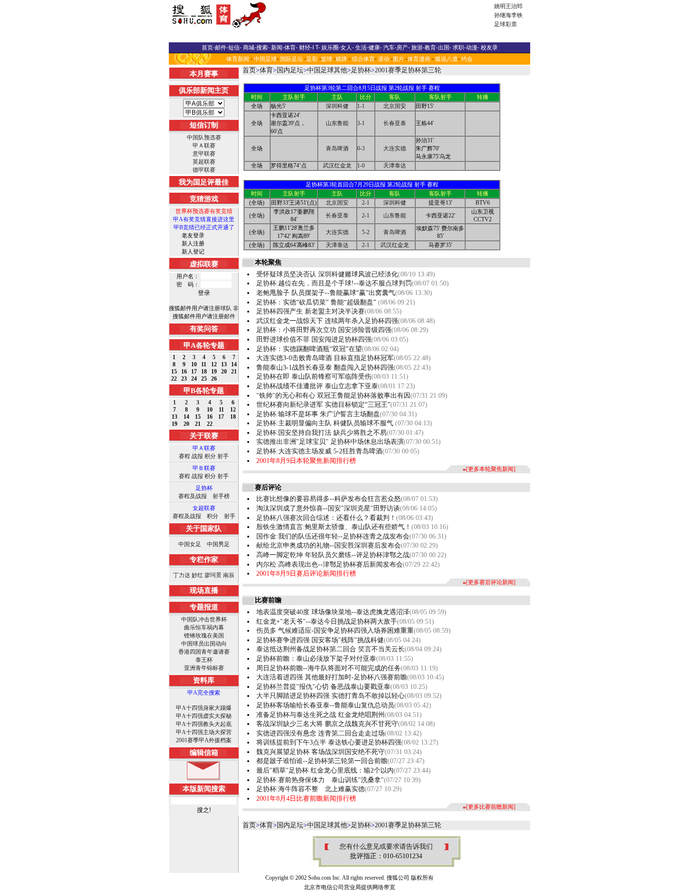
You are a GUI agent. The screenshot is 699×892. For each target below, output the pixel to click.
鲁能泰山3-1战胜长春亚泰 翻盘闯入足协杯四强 (325, 367)
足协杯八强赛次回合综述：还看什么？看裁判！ (326, 517)
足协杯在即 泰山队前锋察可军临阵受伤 (313, 376)
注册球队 (220, 308)
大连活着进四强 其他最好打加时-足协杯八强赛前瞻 (331, 677)
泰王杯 (204, 660)
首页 (249, 70)
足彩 (312, 59)
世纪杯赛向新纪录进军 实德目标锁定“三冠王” (323, 404)
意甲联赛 (204, 153)
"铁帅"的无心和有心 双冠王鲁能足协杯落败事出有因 (333, 395)
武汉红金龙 (337, 165)
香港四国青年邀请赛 (204, 651)
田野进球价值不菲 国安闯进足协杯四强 (313, 339)
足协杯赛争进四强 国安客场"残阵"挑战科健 (320, 640)
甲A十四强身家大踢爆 (204, 708)
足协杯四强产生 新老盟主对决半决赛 (310, 311)
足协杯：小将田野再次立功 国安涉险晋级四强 (323, 329)
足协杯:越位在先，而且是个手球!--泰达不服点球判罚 (334, 283)
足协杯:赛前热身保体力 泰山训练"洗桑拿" (320, 780)
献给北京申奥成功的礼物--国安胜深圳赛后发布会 (328, 545)
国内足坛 (290, 70)
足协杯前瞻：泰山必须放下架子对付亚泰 (316, 658)
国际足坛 (291, 59)
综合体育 (363, 59)
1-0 (361, 165)
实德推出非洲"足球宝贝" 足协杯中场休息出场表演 (330, 441)
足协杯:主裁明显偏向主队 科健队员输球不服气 (325, 423)
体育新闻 (237, 59)
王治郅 (514, 6)
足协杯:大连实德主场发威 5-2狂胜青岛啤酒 (319, 451)
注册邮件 (224, 316)
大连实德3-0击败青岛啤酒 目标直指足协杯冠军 (325, 358)
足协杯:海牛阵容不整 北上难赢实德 (310, 789)
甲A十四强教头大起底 (204, 724)
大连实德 (394, 148)
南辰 (228, 575)
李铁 (517, 15)
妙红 (197, 575)
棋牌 (341, 59)
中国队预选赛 (204, 137)
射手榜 (221, 496)
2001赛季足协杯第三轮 (408, 70)
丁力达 (181, 575)
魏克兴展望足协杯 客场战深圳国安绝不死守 (320, 751)
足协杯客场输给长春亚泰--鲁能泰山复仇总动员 (325, 705)
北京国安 (394, 106)
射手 (223, 456)
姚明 (499, 6)
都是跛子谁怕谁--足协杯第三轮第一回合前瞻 (322, 761)
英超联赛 (204, 161)
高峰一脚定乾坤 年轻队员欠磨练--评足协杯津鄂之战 (332, 555)
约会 (467, 59)
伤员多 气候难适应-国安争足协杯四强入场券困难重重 (335, 630)
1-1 (361, 106)
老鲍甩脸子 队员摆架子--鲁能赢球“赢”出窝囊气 (325, 292)
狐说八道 (446, 59)
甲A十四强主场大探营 (204, 732)
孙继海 (502, 15)
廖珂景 (213, 575)
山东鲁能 (337, 123)
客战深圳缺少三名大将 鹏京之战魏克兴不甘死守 (327, 723)
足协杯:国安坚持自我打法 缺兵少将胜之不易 (321, 432)
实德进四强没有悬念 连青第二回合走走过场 (320, 733)
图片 (398, 59)
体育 (266, 70)
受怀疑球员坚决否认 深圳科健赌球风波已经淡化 (327, 274)
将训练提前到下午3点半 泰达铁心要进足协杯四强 (328, 742)
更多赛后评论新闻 (491, 582)
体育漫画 (419, 59)
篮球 (326, 59)
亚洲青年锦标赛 (204, 668)
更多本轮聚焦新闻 (491, 469)
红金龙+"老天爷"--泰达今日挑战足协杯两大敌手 (326, 621)
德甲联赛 (204, 170)
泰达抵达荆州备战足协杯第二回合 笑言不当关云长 (330, 649)
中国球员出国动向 (204, 643)
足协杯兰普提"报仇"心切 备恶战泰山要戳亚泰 (323, 686)
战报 (197, 456)
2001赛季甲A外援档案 (204, 740)
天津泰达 (394, 165)
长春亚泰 (394, 123)
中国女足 (189, 544)
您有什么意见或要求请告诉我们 (386, 846)
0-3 (361, 148)
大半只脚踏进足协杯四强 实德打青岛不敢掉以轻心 (330, 695)
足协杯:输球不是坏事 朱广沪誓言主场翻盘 (318, 414)
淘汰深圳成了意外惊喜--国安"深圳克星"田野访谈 (328, 508)
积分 (210, 456)
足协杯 (361, 70)
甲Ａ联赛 (204, 145)
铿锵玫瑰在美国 (204, 635)
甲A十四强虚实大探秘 (204, 716)
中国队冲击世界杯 (204, 619)
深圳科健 (337, 106)
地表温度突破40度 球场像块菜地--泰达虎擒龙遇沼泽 (332, 612)
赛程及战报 (192, 496)
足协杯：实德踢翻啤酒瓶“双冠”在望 (309, 349)
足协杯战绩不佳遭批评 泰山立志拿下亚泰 (317, 386)
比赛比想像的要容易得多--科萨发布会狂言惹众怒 (328, 498)
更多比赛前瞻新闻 (491, 807)
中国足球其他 (327, 70)
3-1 (361, 123)
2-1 (365, 202)
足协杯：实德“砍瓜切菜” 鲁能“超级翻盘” (317, 302)
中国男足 (218, 544)
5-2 (365, 232)
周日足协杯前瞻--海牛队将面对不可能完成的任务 (328, 668)
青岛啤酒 (337, 148)
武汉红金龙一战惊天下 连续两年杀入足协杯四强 (327, 320)
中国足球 (265, 59)
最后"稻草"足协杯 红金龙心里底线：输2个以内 (325, 770)
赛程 (184, 456)
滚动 (383, 59)
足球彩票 (505, 24)
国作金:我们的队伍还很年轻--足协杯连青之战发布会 (332, 536)
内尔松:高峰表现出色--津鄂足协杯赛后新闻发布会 (329, 564)
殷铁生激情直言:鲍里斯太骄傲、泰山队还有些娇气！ (333, 526)
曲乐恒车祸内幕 (204, 627)
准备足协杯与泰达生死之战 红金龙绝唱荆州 (320, 714)
